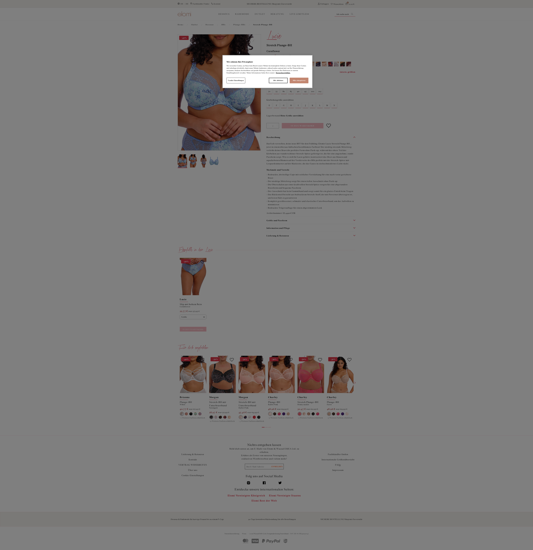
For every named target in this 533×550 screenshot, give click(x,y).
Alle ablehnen (278, 80)
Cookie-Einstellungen (236, 80)
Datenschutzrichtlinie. (283, 73)
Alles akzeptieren (299, 80)
